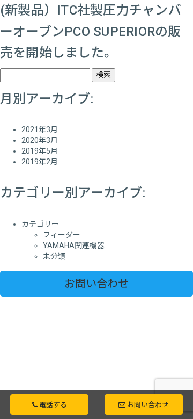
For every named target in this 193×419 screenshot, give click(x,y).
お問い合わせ (96, 283)
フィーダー (61, 234)
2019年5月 (39, 151)
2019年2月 (39, 161)
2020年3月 (39, 140)
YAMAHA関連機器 (74, 245)
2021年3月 (39, 129)
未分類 (54, 256)
